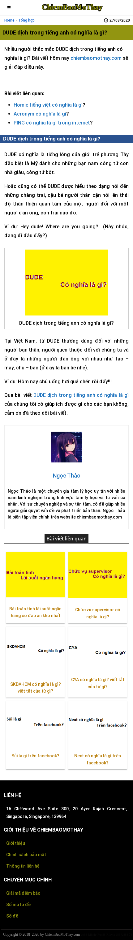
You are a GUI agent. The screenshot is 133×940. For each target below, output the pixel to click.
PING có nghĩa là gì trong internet (52, 123)
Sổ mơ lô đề (18, 904)
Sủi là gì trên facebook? (35, 755)
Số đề (12, 916)
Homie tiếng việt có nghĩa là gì (48, 105)
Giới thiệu (15, 843)
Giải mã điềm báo (23, 893)
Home (9, 20)
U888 (124, 934)
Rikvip (92, 934)
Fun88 (101, 934)
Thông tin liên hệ (23, 866)
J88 (118, 934)
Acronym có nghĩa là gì (40, 114)
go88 (84, 934)
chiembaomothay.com (96, 58)
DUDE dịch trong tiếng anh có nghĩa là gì (81, 395)
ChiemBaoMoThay (72, 7)
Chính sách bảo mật (26, 854)
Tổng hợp (26, 20)
